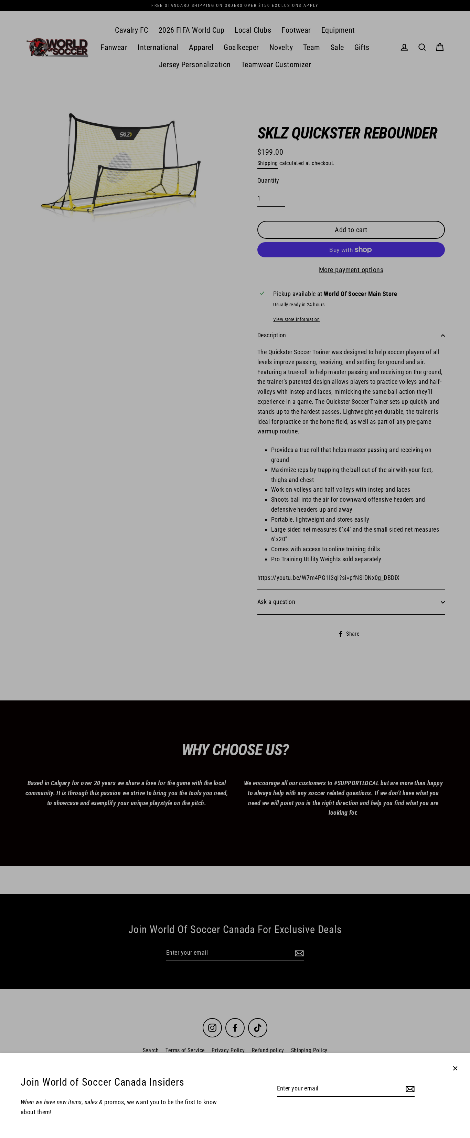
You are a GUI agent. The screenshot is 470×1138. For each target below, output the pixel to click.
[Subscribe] (409, 1089)
